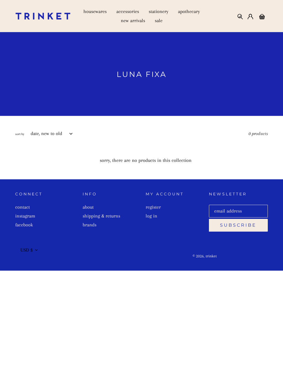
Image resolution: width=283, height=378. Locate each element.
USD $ (26, 250)
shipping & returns (101, 216)
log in (151, 216)
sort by (19, 134)
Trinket (211, 256)
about (88, 207)
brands (89, 224)
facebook (24, 224)
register (153, 207)
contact (22, 207)
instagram (25, 216)
